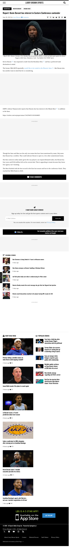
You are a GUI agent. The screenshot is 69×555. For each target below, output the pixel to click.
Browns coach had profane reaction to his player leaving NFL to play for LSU (33, 294)
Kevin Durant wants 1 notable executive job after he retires (11, 470)
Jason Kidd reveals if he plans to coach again (16, 386)
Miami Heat (27, 9)
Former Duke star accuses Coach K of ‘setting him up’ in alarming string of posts (52, 349)
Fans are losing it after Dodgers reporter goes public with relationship (51, 358)
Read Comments (36, 177)
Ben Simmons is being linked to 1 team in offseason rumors (28, 259)
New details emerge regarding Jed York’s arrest (52, 374)
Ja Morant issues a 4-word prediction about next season (11, 414)
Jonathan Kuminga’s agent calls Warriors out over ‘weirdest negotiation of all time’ (15, 499)
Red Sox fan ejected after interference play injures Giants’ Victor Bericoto (52, 381)
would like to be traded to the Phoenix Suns (38, 68)
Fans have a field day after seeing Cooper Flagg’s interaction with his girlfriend (53, 341)
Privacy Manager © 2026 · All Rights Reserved (15, 529)
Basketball (7, 9)
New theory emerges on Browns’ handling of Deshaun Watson (29, 268)
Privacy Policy (51, 222)
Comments (26, 17)
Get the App (48, 515)
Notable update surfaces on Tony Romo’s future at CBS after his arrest (52, 366)
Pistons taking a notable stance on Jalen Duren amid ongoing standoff (13, 359)
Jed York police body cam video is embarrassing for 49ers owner (30, 276)
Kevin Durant (17, 9)
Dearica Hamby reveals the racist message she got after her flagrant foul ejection (34, 285)
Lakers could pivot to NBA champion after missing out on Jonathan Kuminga (14, 442)
